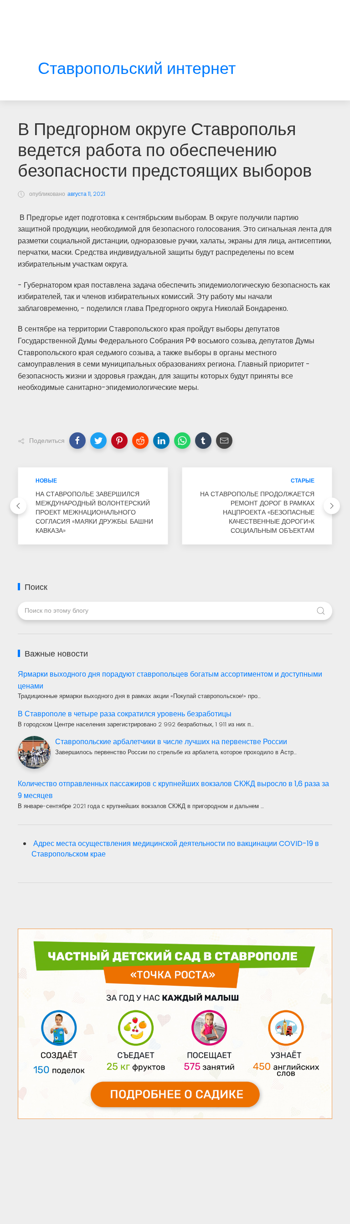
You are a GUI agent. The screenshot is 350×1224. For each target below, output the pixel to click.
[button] (77, 440)
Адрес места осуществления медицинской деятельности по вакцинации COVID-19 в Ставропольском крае (175, 848)
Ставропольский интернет (137, 69)
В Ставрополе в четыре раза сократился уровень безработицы (125, 714)
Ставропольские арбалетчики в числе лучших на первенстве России (171, 741)
